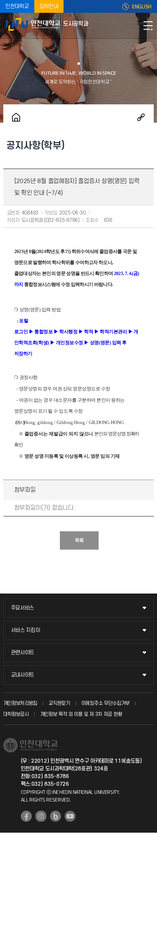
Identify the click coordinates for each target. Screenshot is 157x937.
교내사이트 (22, 675)
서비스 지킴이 (25, 630)
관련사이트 (22, 653)
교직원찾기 (59, 703)
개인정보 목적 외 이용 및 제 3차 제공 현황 (81, 714)
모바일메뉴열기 (148, 25)
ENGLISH (142, 6)
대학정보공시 (16, 714)
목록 (79, 540)
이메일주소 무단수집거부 (105, 703)
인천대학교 (17, 6)
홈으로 (16, 117)
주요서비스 (22, 608)
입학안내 (49, 6)
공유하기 (141, 117)
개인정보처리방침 (20, 703)
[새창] (26, 816)
